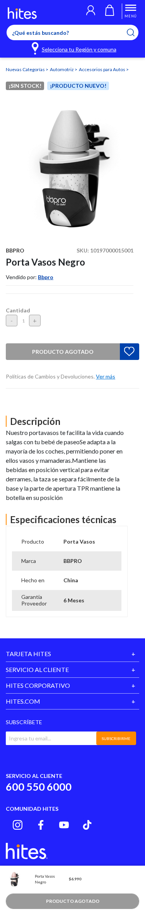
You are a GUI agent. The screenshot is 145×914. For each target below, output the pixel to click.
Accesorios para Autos (102, 69)
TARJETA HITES (28, 653)
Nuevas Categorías (26, 69)
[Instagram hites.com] (17, 825)
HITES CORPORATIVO (38, 685)
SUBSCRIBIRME (116, 738)
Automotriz (62, 69)
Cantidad (18, 310)
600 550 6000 (39, 786)
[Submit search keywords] (135, 32)
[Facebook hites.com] (41, 825)
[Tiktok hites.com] (87, 825)
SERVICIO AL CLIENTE (37, 669)
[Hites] (22, 13)
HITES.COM (23, 701)
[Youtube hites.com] (64, 825)
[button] (90, 11)
